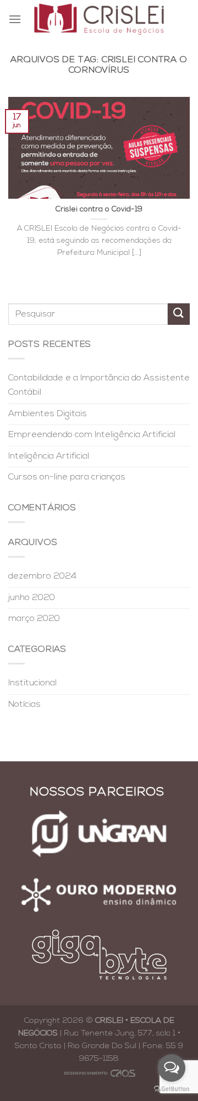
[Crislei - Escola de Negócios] (99, 19)
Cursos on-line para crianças (66, 477)
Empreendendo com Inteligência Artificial (91, 434)
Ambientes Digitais (47, 414)
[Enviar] (179, 314)
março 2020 (34, 618)
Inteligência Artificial (48, 456)
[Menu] (14, 19)
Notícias (24, 704)
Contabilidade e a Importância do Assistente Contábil (99, 385)
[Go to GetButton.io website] (171, 1089)
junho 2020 (31, 597)
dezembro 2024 (42, 576)
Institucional (32, 683)
